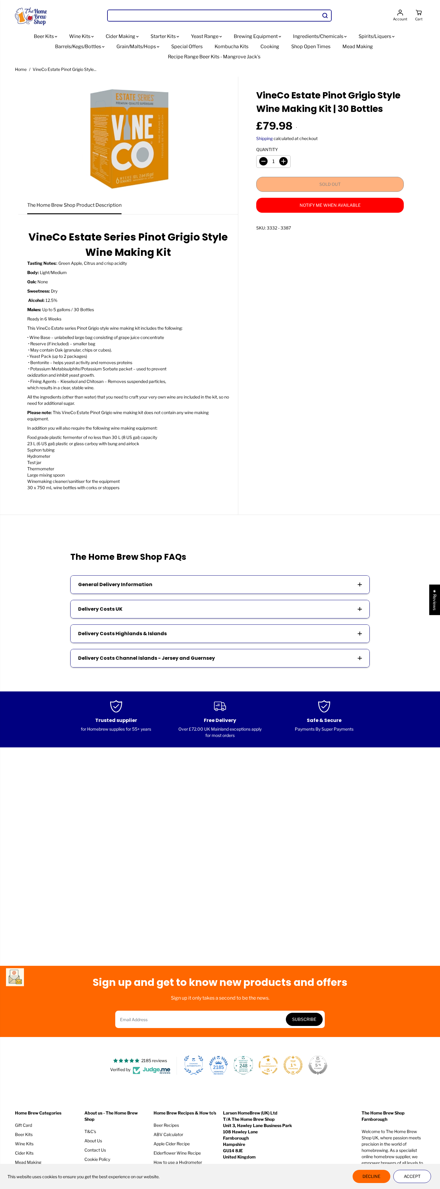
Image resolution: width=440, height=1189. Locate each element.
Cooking (269, 46)
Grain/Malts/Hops (136, 46)
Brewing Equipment (256, 36)
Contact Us (95, 1149)
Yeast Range (205, 36)
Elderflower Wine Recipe (177, 1152)
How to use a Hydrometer (178, 1162)
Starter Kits (164, 36)
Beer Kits (44, 36)
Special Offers (187, 46)
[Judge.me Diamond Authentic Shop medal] (193, 1065)
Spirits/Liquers (375, 36)
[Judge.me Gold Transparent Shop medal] (268, 1065)
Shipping (264, 138)
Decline (371, 1176)
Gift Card (23, 1125)
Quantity (267, 149)
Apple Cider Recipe (172, 1143)
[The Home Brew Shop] (31, 15)
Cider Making (121, 36)
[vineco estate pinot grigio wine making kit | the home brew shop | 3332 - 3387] (128, 136)
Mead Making (357, 46)
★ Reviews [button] (434, 599)
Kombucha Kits (231, 46)
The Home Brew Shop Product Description (74, 205)
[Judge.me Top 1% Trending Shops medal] (293, 1065)
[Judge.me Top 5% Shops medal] (317, 1065)
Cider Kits (24, 1152)
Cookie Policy (97, 1159)
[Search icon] (325, 16)
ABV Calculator (168, 1134)
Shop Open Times (310, 46)
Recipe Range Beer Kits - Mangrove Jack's (214, 57)
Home (21, 69)
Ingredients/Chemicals (318, 36)
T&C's (90, 1131)
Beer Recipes (166, 1125)
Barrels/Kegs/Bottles (78, 46)
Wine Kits (80, 36)
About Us (93, 1140)
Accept (412, 1176)
